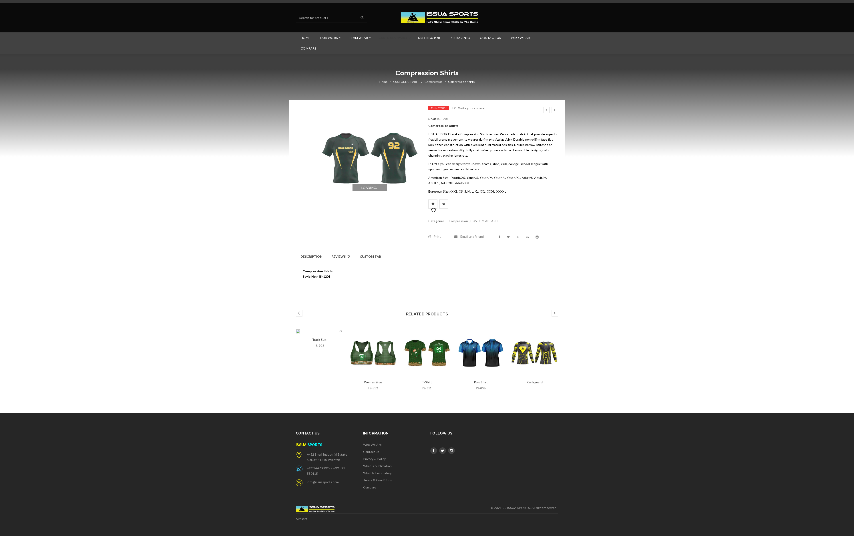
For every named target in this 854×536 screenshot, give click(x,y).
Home (383, 82)
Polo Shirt (481, 382)
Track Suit (319, 339)
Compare (369, 487)
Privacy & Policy (374, 459)
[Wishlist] (432, 204)
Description (311, 256)
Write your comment (473, 108)
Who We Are (372, 444)
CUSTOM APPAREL (406, 82)
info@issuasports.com (323, 482)
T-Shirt (427, 382)
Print (437, 236)
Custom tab (370, 256)
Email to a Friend (472, 236)
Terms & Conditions (377, 480)
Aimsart (301, 519)
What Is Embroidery (377, 473)
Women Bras (373, 382)
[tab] (311, 256)
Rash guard (535, 382)
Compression (434, 82)
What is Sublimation (377, 466)
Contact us (371, 452)
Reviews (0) (341, 256)
